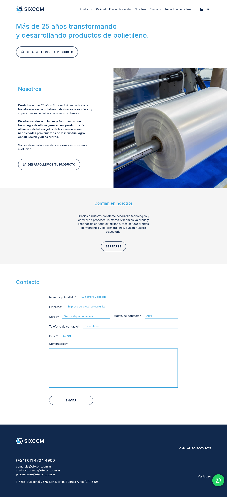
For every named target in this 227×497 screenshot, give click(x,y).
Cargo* (54, 316)
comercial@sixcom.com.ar (33, 466)
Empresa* (56, 307)
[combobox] (161, 315)
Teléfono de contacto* (64, 326)
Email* (53, 336)
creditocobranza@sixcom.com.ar (38, 470)
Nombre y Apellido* (62, 297)
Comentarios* (58, 343)
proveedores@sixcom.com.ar (35, 474)
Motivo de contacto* (133, 316)
